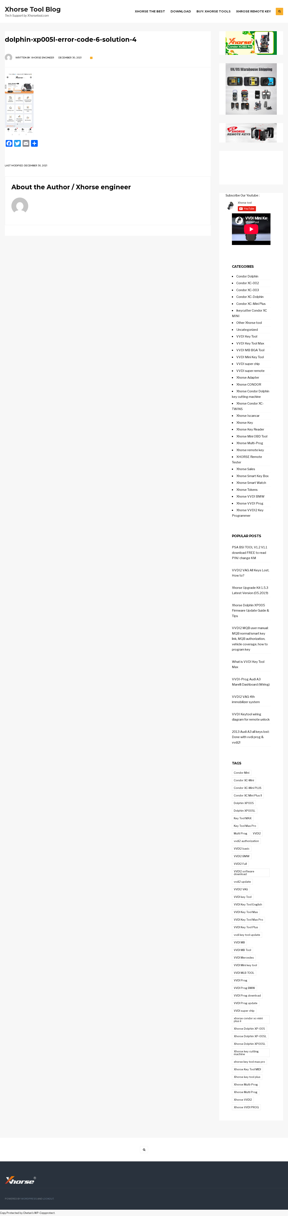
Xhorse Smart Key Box (252, 476)
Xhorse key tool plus (247, 1077)
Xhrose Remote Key (253, 11)
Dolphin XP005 (244, 803)
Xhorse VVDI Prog (249, 503)
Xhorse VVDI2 (243, 1099)
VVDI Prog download (247, 995)
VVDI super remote (250, 371)
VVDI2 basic (241, 848)
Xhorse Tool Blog (33, 9)
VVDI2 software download (244, 873)
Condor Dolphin (247, 276)
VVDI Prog (240, 980)
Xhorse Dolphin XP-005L (250, 1036)
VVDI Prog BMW (244, 988)
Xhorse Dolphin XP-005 (249, 1028)
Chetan (27, 1213)
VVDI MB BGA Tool (250, 350)
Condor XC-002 (247, 283)
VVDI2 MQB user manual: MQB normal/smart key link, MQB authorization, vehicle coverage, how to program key (250, 638)
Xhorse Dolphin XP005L (249, 1043)
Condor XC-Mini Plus (251, 304)
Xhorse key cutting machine (246, 1053)
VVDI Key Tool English (248, 904)
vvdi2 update (242, 881)
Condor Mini (241, 772)
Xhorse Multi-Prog (249, 443)
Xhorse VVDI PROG (246, 1107)
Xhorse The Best (150, 11)
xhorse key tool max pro (249, 1061)
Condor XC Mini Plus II (248, 795)
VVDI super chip (248, 364)
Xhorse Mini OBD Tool (251, 436)
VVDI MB (239, 942)
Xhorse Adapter (247, 377)
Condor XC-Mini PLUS (247, 788)
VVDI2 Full (240, 863)
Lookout (48, 1198)
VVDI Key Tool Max (250, 343)
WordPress (29, 1198)
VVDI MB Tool (242, 950)
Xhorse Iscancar (248, 416)
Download (181, 11)
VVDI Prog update (245, 1003)
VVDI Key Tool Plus (246, 927)
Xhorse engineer (42, 57)
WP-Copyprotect (44, 1213)
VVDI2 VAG (241, 889)
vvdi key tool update (247, 934)
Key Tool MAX (243, 818)
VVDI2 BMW (242, 856)
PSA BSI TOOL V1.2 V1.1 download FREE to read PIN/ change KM (249, 552)
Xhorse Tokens (247, 490)
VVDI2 (257, 833)
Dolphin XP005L (244, 810)
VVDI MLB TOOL (244, 972)
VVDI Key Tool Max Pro (248, 919)
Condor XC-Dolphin (250, 297)
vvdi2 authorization (246, 841)
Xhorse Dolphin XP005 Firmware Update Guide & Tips (250, 610)
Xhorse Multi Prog (245, 1092)
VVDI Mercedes (244, 957)
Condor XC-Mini (244, 780)
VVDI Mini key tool (245, 965)
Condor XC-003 (247, 290)
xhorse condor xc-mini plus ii (248, 1020)
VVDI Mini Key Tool (250, 357)
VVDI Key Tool (246, 336)
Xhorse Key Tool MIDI (247, 1069)
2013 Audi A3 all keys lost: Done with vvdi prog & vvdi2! (250, 737)
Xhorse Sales (245, 469)
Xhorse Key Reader (250, 429)
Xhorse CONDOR (248, 384)
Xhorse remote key (250, 450)
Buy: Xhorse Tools (213, 11)
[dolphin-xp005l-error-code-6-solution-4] (108, 104)
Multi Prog (240, 833)
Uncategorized (247, 330)
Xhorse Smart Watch (251, 483)
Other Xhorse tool (249, 323)
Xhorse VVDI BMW (250, 496)
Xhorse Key (244, 423)
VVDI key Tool (243, 897)
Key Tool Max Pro (245, 825)
